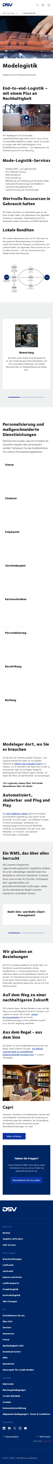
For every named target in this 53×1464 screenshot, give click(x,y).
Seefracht (8, 1271)
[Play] (26, 118)
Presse (6, 1339)
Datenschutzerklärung (14, 1408)
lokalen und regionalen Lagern (28, 763)
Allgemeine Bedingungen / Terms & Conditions (26, 1414)
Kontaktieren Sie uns (14, 1315)
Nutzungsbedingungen (14, 1390)
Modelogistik (29, 13)
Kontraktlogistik (11, 1295)
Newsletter (8, 1363)
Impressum (8, 1383)
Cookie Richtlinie (11, 1396)
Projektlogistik (10, 1289)
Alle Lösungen (9, 13)
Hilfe (5, 1357)
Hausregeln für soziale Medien (18, 1369)
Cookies (7, 1402)
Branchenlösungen (12, 1259)
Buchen (6, 1232)
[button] (14, 397)
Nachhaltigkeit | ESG (13, 1345)
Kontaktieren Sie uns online (26, 1180)
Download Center (12, 1351)
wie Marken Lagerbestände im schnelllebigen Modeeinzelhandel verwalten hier (23, 1051)
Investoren (8, 1333)
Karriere (7, 1327)
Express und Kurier (12, 1277)
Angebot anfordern (13, 1238)
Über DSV (7, 1321)
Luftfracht (8, 1265)
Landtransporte (11, 1283)
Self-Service (9, 1245)
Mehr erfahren (14, 1136)
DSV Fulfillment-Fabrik (16, 813)
